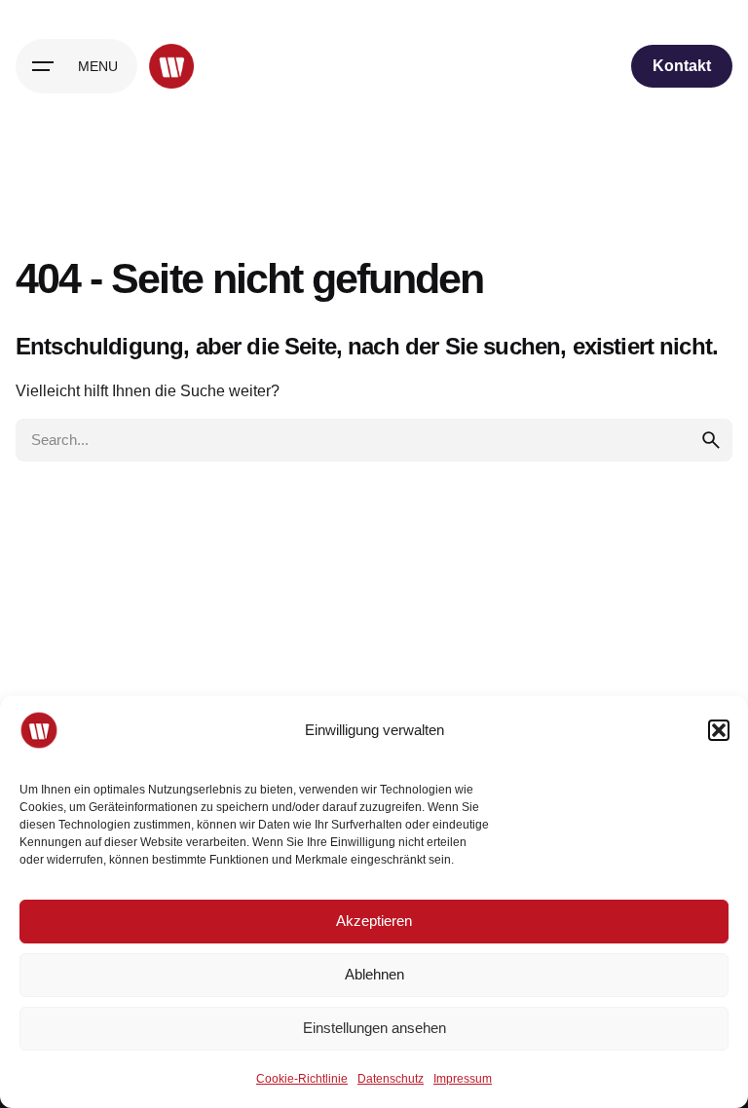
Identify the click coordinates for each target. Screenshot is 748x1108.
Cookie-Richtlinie (302, 1079)
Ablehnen (374, 974)
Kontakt (682, 65)
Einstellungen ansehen (374, 1027)
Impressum (462, 1079)
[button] (719, 730)
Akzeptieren (374, 920)
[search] (711, 440)
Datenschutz (390, 1079)
